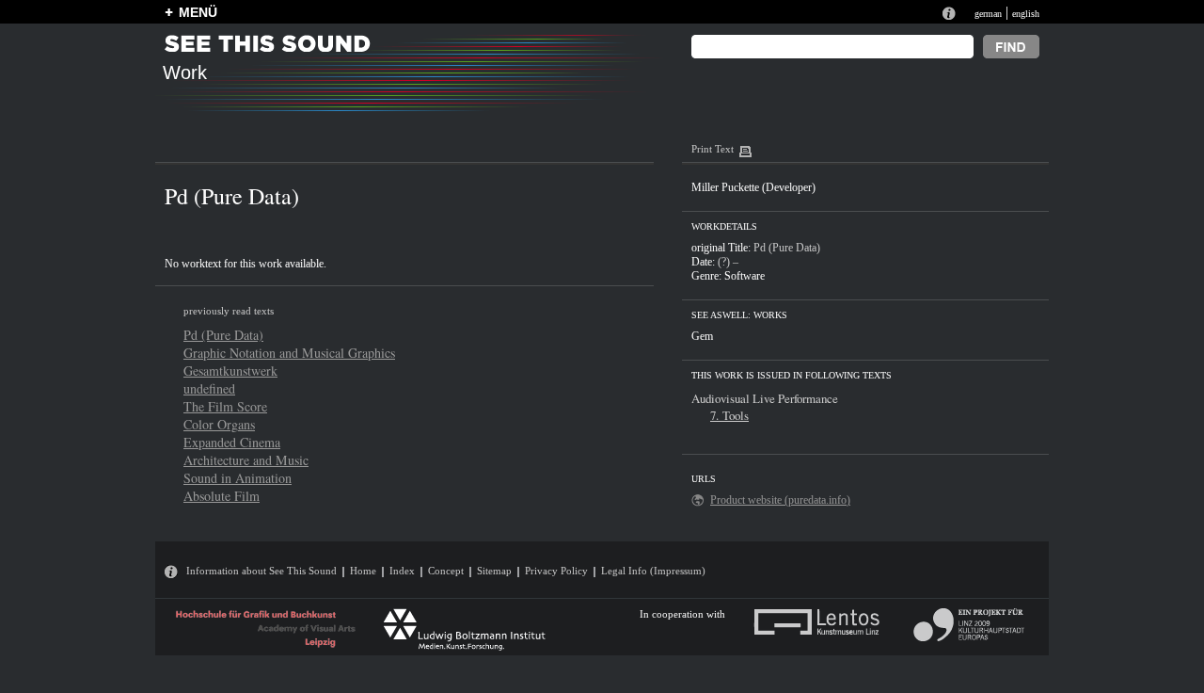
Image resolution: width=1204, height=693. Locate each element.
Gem (702, 336)
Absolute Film (221, 496)
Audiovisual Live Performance (764, 398)
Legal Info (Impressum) (653, 570)
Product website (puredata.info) (780, 500)
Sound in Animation (237, 478)
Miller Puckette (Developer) (753, 187)
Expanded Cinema (231, 442)
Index (402, 570)
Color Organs (219, 424)
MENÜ (198, 12)
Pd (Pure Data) (223, 335)
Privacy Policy (556, 570)
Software (744, 275)
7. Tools (729, 415)
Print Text (712, 148)
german (988, 13)
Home (363, 570)
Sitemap (494, 570)
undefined (209, 388)
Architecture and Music (246, 460)
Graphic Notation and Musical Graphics (289, 353)
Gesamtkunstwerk (230, 370)
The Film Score (225, 406)
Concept (446, 570)
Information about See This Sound (261, 570)
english (1025, 13)
